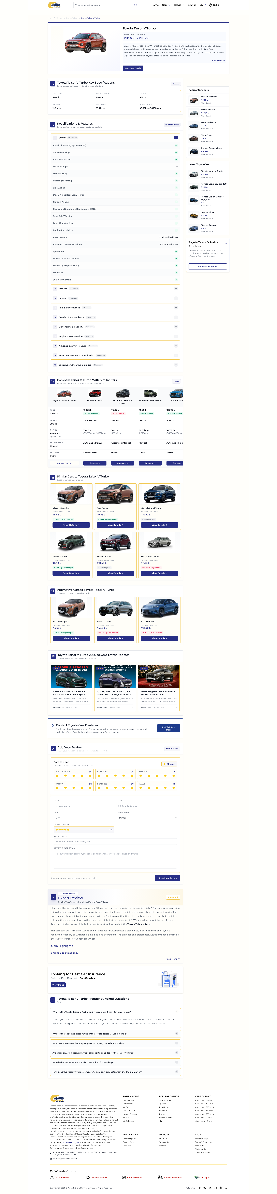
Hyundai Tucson (130, 1114)
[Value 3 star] (157, 787)
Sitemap (162, 1145)
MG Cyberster (128, 1121)
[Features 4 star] (123, 787)
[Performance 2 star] (65, 775)
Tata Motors (164, 1107)
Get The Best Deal (168, 728)
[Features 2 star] (107, 787)
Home (155, 5)
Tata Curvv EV (129, 1111)
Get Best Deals (133, 68)
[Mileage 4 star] (165, 775)
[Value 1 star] (140, 787)
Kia (160, 1121)
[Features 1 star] (98, 787)
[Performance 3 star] (73, 775)
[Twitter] (204, 1187)
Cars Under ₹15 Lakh (204, 1104)
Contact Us (164, 1142)
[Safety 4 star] (82, 787)
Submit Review (169, 878)
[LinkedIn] (210, 1187)
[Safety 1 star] (57, 787)
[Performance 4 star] (82, 775)
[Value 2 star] (148, 787)
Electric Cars (128, 1142)
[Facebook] (199, 1187)
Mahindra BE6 (129, 1104)
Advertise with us (202, 1152)
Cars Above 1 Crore (203, 1121)
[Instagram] (220, 1187)
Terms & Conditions (203, 1142)
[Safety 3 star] (73, 787)
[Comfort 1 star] (98, 775)
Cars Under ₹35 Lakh (204, 1111)
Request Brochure (207, 266)
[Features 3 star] (115, 787)
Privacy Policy (201, 1139)
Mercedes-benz (165, 1117)
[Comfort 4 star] (123, 775)
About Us (163, 1139)
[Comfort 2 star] (107, 775)
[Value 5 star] (173, 787)
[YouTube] (215, 1187)
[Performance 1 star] (57, 775)
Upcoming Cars (129, 1139)
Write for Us (200, 1149)
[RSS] (225, 1187)
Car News (127, 1145)
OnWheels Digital (71, 1142)
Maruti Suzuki (165, 1100)
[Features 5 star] (132, 787)
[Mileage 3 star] (157, 775)
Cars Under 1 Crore (203, 1117)
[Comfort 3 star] (115, 775)
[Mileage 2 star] (148, 775)
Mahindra (163, 1111)
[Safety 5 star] (90, 787)
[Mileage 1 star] (140, 775)
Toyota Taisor (71, 18)
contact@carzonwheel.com (65, 1158)
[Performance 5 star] (90, 775)
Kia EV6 (126, 1107)
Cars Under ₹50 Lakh (204, 1114)
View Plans (58, 985)
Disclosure (199, 1145)
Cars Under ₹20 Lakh (204, 1107)
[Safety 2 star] (65, 787)
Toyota (59, 18)
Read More (216, 60)
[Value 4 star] (165, 787)
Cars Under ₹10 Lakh (204, 1100)
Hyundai (162, 1104)
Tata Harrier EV (129, 1100)
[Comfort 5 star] (132, 775)
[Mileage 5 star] (173, 775)
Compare (94, 463)
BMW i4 (126, 1117)
